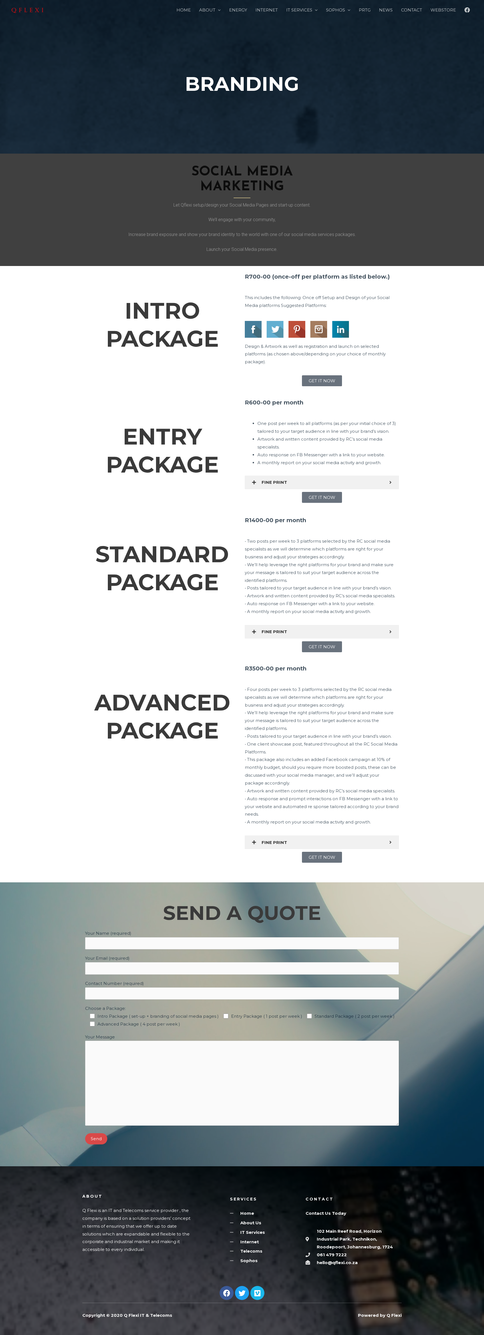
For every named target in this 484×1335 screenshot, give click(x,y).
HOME (183, 10)
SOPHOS (335, 10)
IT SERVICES (299, 10)
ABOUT (207, 10)
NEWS (386, 10)
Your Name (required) (108, 933)
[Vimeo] (257, 1293)
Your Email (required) (107, 958)
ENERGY (238, 10)
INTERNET (266, 10)
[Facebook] (227, 1293)
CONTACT (411, 10)
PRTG (365, 10)
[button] (322, 380)
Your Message (100, 1037)
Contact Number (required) (114, 983)
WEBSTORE (443, 10)
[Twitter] (242, 1293)
